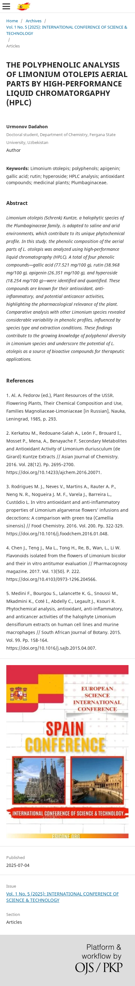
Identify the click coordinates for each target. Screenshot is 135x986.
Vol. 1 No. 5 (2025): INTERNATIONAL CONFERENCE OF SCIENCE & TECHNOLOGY (66, 30)
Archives (33, 21)
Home (12, 21)
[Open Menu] (6, 6)
